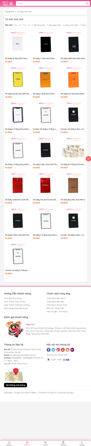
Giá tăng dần (39, 25)
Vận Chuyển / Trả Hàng (57, 311)
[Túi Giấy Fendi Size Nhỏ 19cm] (17, 79)
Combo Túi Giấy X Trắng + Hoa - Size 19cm (45, 129)
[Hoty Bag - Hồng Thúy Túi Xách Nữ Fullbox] (8, 3)
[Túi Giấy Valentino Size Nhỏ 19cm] (17, 185)
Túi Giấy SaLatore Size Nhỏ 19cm (45, 200)
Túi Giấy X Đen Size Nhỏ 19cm (45, 164)
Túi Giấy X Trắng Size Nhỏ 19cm (17, 164)
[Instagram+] (58, 350)
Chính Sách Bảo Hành (56, 298)
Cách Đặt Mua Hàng (13, 298)
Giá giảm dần (55, 25)
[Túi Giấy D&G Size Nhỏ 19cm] (73, 44)
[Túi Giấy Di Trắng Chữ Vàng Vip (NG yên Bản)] (73, 150)
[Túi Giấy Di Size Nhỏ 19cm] (17, 44)
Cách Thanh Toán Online (14, 301)
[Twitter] (53, 350)
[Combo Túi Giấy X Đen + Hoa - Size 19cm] (73, 114)
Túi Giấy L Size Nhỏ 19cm (44, 94)
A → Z (17, 25)
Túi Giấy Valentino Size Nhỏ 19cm (17, 200)
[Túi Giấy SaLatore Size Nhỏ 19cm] (45, 185)
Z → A (27, 25)
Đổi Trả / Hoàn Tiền (55, 308)
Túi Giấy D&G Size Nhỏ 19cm (73, 58)
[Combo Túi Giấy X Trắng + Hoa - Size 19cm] (45, 114)
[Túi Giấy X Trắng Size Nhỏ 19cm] (17, 150)
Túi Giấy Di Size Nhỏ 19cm (16, 58)
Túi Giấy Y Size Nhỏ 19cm (44, 58)
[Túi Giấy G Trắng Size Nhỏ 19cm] (17, 114)
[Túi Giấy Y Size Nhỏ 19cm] (45, 44)
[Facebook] (48, 350)
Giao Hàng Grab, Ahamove (15, 308)
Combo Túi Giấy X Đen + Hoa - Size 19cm (73, 129)
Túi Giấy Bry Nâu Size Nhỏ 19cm (73, 200)
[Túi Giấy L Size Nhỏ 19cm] (45, 79)
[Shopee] (67, 350)
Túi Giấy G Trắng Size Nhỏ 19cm (17, 129)
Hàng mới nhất (71, 25)
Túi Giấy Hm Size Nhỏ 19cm (72, 94)
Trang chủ (9, 11)
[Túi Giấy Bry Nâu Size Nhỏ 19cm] (73, 185)
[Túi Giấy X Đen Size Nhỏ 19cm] (45, 150)
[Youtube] (63, 350)
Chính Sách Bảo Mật (55, 301)
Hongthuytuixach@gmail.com (23, 355)
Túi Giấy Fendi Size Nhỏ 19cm (17, 94)
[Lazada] (72, 350)
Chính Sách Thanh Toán (57, 305)
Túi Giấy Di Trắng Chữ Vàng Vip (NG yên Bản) (73, 164)
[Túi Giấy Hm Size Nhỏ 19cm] (73, 79)
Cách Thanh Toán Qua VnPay (17, 305)
